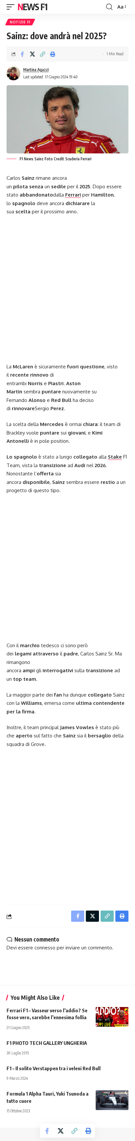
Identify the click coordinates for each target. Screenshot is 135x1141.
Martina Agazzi (36, 69)
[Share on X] (32, 54)
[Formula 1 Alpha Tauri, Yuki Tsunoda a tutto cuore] (112, 1100)
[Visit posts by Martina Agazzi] (13, 73)
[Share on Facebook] (22, 54)
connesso (44, 947)
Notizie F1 (20, 22)
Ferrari (73, 195)
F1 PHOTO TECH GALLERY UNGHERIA (47, 1043)
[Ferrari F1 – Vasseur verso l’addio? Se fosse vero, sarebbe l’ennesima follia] (112, 1017)
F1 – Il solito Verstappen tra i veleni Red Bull (54, 1068)
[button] (12, 7)
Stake (115, 457)
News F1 (32, 6)
